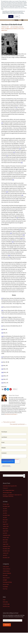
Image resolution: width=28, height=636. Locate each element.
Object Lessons (6, 577)
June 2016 (5, 542)
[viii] (7, 191)
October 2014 (6, 504)
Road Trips (5, 588)
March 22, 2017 (6, 27)
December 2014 (6, 515)
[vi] (22, 162)
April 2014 (5, 510)
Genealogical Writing (7, 582)
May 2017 (5, 522)
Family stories (21, 28)
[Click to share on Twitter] (8, 389)
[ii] (2, 123)
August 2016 (5, 544)
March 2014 (5, 528)
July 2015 (5, 517)
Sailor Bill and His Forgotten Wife (10, 486)
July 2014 (5, 513)
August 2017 (5, 524)
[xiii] (24, 234)
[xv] (13, 241)
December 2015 (6, 506)
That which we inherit (8, 422)
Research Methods (13, 28)
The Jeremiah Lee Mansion (18, 424)
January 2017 (5, 553)
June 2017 (5, 555)
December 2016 (6, 551)
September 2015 (6, 535)
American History (6, 568)
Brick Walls (5, 575)
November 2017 (6, 557)
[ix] (22, 195)
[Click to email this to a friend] (2, 389)
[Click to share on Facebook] (5, 389)
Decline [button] (16, 16)
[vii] (13, 179)
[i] (16, 107)
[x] (17, 217)
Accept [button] (11, 16)
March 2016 (5, 539)
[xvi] (9, 255)
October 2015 (6, 537)
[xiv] (21, 238)
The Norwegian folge (7, 492)
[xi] (20, 229)
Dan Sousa (5, 30)
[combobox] (13, 475)
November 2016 (6, 548)
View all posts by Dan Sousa (11, 414)
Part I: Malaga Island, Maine (8, 490)
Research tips (6, 584)
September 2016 (6, 546)
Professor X (5, 488)
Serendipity (5, 586)
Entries (5, 602)
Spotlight (7, 28)
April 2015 (5, 533)
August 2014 (5, 530)
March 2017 (5, 519)
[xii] (11, 233)
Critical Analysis (15, 27)
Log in (4, 599)
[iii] (20, 148)
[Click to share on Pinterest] (10, 389)
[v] (7, 155)
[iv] (14, 152)
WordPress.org (6, 606)
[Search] (24, 476)
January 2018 (5, 526)
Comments (6, 604)
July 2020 (5, 508)
